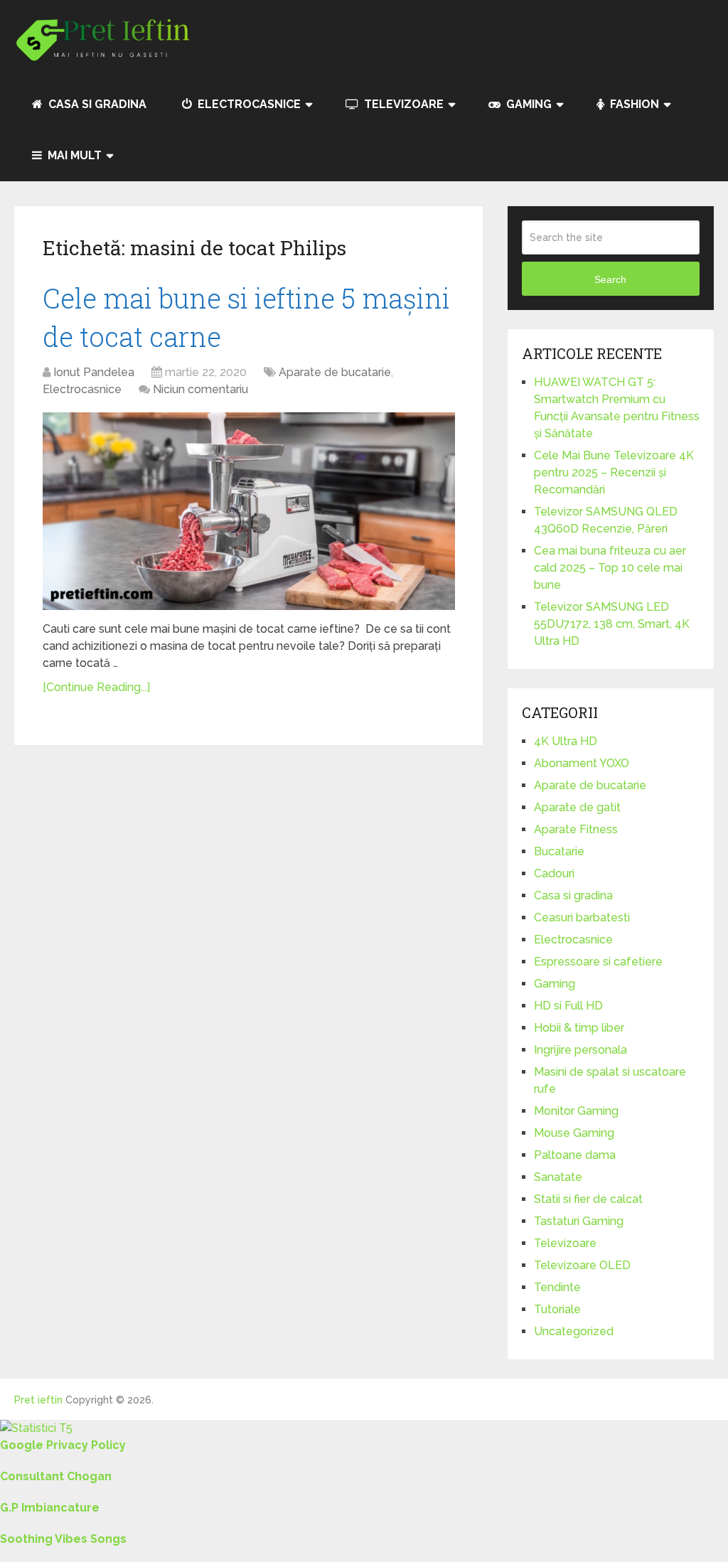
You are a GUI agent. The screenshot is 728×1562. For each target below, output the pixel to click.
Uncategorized (574, 1331)
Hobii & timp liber (579, 1027)
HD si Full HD (568, 1005)
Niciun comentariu (200, 389)
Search (610, 279)
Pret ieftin (38, 1400)
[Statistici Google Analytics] (36, 1428)
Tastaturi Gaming (578, 1221)
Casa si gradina (96, 104)
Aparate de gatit (577, 807)
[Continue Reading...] (96, 687)
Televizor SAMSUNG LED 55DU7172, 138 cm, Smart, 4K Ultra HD (612, 624)
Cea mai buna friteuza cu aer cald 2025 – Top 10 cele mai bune (610, 568)
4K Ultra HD (565, 741)
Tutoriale (557, 1309)
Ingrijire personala (580, 1050)
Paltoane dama (575, 1155)
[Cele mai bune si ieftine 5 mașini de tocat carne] (249, 511)
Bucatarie (559, 851)
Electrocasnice (248, 104)
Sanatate (558, 1177)
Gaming (527, 104)
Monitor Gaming (576, 1111)
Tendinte (557, 1287)
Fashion (633, 104)
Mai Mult (73, 155)
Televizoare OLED (582, 1265)
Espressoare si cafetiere (598, 961)
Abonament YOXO (581, 763)
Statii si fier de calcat (588, 1199)
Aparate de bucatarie (335, 372)
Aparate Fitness (576, 829)
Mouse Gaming (574, 1133)
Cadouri (554, 873)
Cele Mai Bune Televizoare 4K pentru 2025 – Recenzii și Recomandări (614, 472)
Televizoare (402, 104)
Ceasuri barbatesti (582, 917)
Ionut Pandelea (93, 372)
